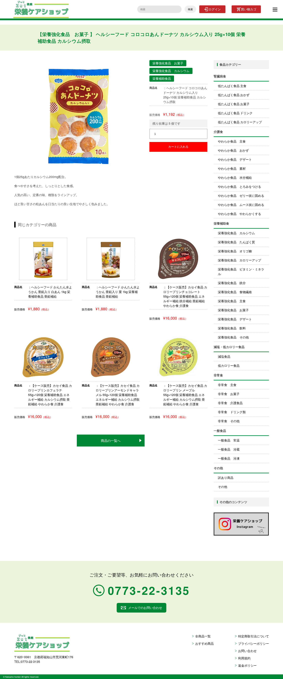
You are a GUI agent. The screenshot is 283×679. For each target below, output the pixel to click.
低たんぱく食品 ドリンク (235, 113)
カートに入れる (178, 146)
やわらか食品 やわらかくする (239, 214)
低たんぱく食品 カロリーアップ (240, 122)
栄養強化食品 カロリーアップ (239, 260)
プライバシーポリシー (253, 643)
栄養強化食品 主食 (232, 301)
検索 (190, 9)
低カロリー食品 (228, 365)
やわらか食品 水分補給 (235, 177)
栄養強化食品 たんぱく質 (236, 242)
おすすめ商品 (204, 643)
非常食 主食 (227, 385)
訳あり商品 (225, 477)
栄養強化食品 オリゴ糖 (235, 251)
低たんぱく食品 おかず (234, 95)
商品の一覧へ (111, 440)
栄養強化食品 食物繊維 (235, 292)
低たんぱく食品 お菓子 (234, 104)
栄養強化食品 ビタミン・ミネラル (241, 271)
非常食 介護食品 (230, 403)
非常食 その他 (228, 421)
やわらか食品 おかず (233, 150)
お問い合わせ (247, 651)
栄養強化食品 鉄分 (232, 283)
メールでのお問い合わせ (145, 607)
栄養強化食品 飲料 (232, 328)
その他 (222, 486)
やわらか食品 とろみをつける (239, 186)
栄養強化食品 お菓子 (233, 310)
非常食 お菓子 (228, 394)
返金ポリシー (247, 665)
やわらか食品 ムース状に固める (241, 204)
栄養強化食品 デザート (235, 319)
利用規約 (244, 658)
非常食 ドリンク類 (232, 412)
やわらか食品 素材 (232, 168)
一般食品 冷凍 (228, 458)
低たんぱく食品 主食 (232, 86)
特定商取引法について (253, 636)
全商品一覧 (203, 636)
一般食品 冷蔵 (228, 449)
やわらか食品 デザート (235, 159)
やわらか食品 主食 (232, 141)
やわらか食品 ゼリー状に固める (241, 195)
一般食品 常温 (228, 440)
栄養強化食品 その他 (233, 337)
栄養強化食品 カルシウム (236, 233)
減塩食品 (224, 356)
